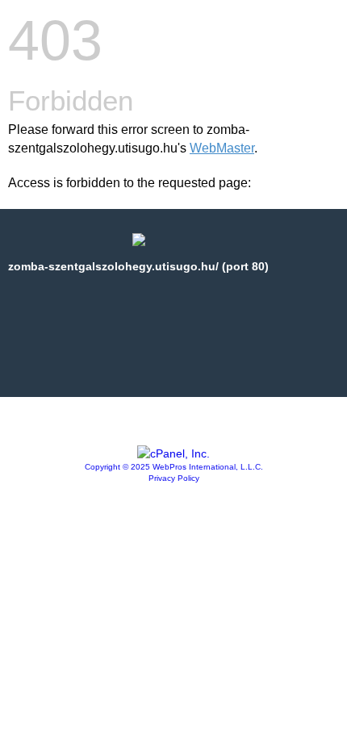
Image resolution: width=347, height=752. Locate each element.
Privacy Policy (173, 478)
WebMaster (222, 148)
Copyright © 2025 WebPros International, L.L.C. (174, 466)
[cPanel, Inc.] (173, 453)
